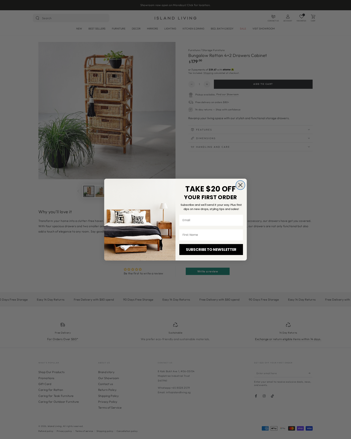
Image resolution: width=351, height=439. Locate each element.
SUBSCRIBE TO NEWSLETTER (211, 249)
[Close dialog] (240, 185)
